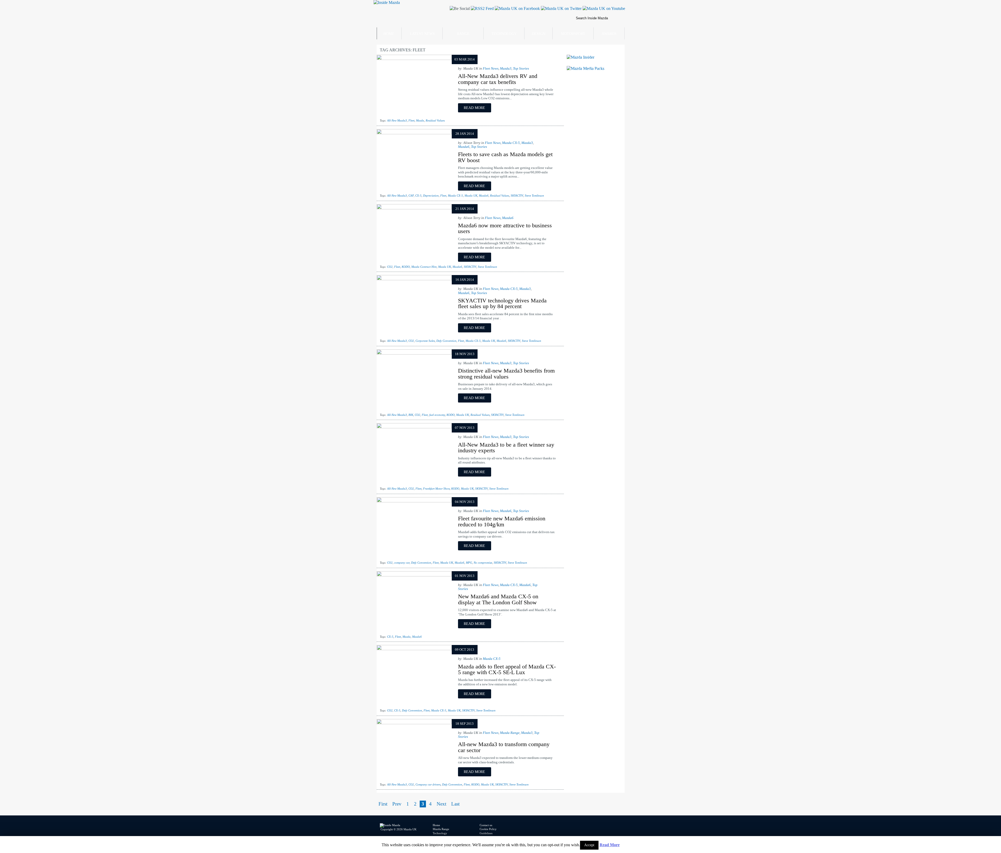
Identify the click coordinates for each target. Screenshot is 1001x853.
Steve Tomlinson (534, 195)
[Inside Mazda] (387, 2)
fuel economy (437, 414)
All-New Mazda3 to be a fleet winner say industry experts (506, 447)
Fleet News (490, 68)
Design (538, 34)
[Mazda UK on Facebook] (517, 8)
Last (455, 804)
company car (402, 562)
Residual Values (435, 120)
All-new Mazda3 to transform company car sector (504, 747)
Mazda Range (510, 733)
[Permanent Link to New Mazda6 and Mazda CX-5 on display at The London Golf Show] (414, 575)
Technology (504, 34)
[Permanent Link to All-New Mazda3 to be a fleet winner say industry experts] (414, 427)
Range (463, 34)
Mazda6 (463, 147)
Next (441, 804)
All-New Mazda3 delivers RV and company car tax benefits (497, 79)
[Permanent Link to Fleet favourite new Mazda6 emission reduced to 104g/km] (414, 501)
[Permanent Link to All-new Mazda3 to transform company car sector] (414, 723)
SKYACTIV (517, 195)
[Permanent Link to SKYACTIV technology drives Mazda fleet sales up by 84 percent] (414, 279)
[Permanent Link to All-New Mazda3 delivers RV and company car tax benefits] (414, 58)
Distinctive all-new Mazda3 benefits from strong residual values (506, 373)
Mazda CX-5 (511, 143)
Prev (396, 804)
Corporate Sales (425, 340)
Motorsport (573, 34)
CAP (411, 195)
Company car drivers (428, 784)
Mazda (420, 120)
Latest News (422, 34)
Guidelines (486, 833)
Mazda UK (471, 195)
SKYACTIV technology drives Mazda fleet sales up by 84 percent (502, 303)
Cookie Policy (488, 829)
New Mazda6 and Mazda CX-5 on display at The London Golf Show (498, 599)
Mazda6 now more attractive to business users (505, 228)
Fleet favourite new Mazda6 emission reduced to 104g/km (501, 521)
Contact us (486, 825)
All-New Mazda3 (397, 120)
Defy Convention (446, 340)
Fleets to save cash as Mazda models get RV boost (505, 157)
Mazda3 (505, 68)
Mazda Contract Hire (424, 266)
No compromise (483, 562)
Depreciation (431, 195)
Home (388, 34)
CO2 (390, 266)
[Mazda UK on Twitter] (561, 8)
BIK (410, 414)
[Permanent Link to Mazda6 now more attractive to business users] (414, 208)
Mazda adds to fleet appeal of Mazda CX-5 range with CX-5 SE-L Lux (507, 669)
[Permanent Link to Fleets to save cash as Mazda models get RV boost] (414, 133)
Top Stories (521, 68)
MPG (469, 562)
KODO (406, 266)
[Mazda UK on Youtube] (603, 8)
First (383, 804)
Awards (609, 34)
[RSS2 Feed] (482, 8)
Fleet (411, 120)
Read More (610, 845)
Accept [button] (589, 845)
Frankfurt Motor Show (436, 488)
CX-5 (418, 195)
